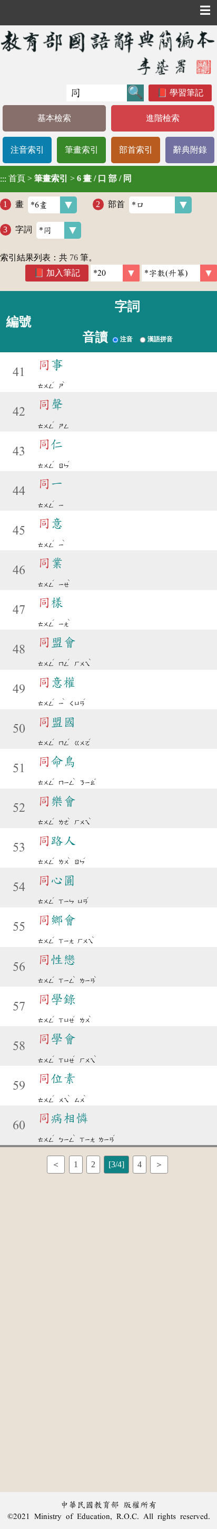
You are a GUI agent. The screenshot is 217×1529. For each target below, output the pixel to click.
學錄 (57, 999)
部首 (116, 204)
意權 (57, 682)
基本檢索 (54, 118)
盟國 (57, 722)
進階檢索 (163, 118)
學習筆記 (186, 92)
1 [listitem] (76, 1164)
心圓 (57, 880)
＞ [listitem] (159, 1164)
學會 (57, 1039)
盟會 (57, 642)
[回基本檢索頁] (108, 52)
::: (3, 178)
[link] (179, 273)
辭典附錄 (190, 149)
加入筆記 (63, 272)
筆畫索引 (81, 149)
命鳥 (57, 761)
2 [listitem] (93, 1164)
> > (66, 178)
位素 (57, 1078)
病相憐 (63, 1118)
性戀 (57, 959)
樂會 (57, 801)
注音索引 (27, 149)
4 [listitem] (139, 1164)
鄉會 (57, 920)
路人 (57, 840)
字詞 (23, 229)
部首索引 (136, 149)
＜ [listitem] (56, 1164)
